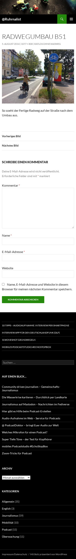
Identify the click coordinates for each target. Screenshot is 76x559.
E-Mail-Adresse (13, 252)
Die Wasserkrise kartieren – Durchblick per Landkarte (34, 397)
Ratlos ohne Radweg (47, 43)
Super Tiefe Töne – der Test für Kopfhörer (27, 439)
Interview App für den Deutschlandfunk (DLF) (31, 332)
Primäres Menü (71, 19)
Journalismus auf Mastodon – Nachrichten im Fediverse (35, 404)
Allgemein (8, 501)
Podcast (7, 529)
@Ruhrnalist (11, 19)
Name (7, 235)
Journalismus (10, 515)
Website (7, 268)
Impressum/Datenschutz (14, 554)
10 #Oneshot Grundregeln (18, 339)
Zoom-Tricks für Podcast (17, 453)
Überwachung (10, 536)
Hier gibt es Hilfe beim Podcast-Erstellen (26, 411)
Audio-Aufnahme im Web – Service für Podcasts (31, 418)
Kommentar (11, 185)
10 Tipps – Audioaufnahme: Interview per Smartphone (35, 325)
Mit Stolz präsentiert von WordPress (48, 554)
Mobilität (7, 522)
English (6, 508)
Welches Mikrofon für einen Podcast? (24, 432)
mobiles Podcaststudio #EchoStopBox (26, 347)
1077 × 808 (27, 43)
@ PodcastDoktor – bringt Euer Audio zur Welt (30, 425)
